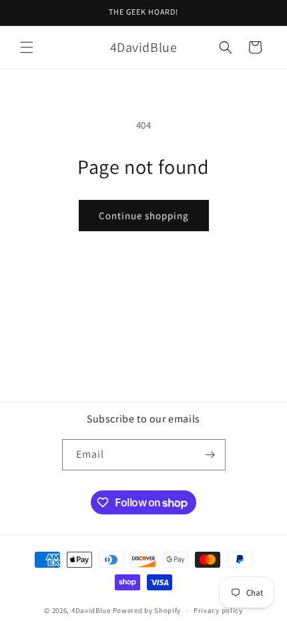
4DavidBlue (91, 610)
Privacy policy (218, 610)
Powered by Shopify (147, 610)
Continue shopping (144, 215)
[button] (26, 47)
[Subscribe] (210, 454)
